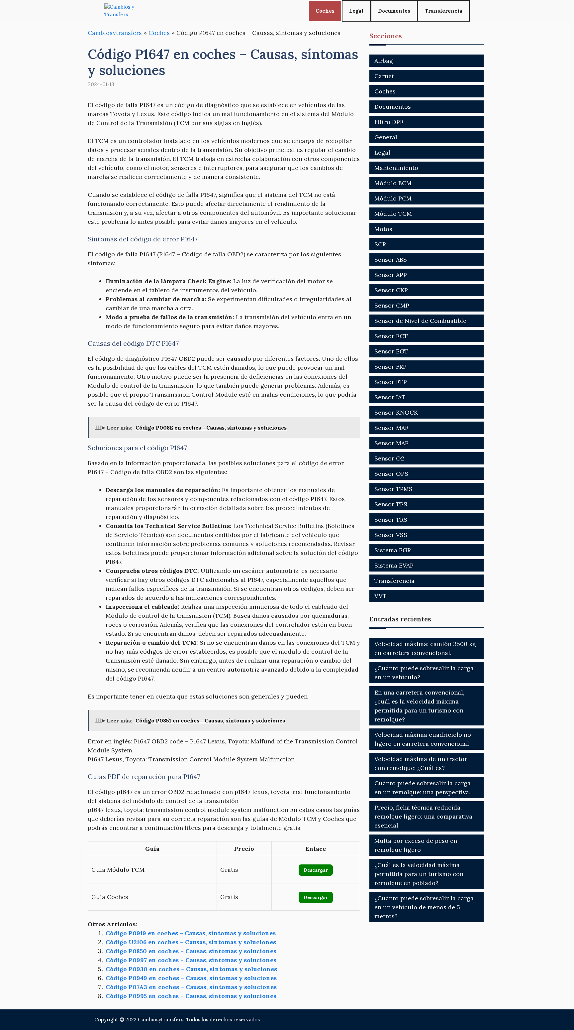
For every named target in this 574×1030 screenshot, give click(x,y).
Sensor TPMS (393, 489)
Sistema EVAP (394, 565)
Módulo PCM (393, 198)
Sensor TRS (390, 519)
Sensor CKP (391, 290)
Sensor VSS (390, 535)
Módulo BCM (393, 183)
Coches (325, 11)
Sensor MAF (391, 428)
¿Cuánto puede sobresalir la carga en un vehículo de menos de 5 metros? (424, 907)
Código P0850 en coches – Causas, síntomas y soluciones (191, 951)
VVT (380, 596)
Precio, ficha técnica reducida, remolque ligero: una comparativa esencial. (423, 816)
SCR (380, 244)
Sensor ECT (391, 336)
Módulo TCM (393, 213)
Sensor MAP (391, 443)
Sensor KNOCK (396, 412)
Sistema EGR (392, 550)
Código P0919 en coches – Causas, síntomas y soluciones (191, 933)
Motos (383, 229)
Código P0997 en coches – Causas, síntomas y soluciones (191, 960)
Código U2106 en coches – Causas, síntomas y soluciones (191, 942)
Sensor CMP (391, 305)
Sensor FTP (390, 382)
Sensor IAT (390, 397)
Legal (356, 11)
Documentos (394, 11)
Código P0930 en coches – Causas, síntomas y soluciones (191, 969)
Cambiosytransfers (115, 33)
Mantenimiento (396, 168)
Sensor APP (390, 275)
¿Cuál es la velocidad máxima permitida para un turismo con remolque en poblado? (418, 874)
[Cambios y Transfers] (129, 11)
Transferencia (443, 11)
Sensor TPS (390, 504)
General (385, 137)
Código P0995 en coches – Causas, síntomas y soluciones (191, 996)
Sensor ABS (390, 259)
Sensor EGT (391, 351)
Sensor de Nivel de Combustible (420, 320)
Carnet (384, 76)
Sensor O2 (389, 458)
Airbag (383, 60)
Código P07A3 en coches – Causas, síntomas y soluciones (191, 987)
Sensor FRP (390, 366)
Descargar (316, 870)
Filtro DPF (388, 122)
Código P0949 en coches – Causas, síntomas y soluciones (191, 978)
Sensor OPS (391, 473)
